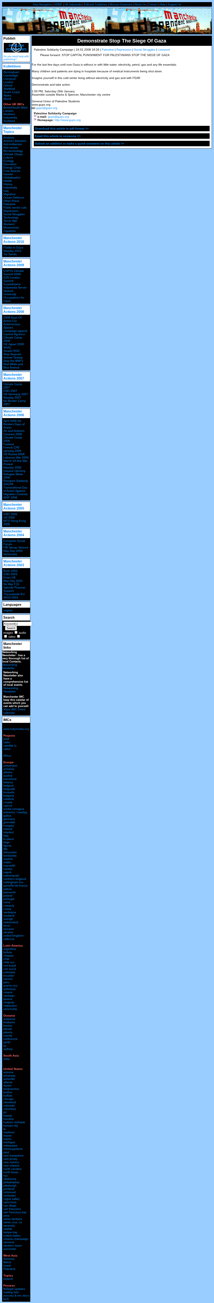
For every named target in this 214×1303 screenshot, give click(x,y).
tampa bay (10, 1232)
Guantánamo (12, 284)
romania (8, 905)
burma (7, 1025)
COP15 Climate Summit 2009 (13, 272)
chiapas (8, 955)
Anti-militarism (12, 144)
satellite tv (10, 745)
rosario (8, 992)
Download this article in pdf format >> (62, 128)
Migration (9, 194)
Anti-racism (10, 147)
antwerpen (10, 765)
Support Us (174, 4)
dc (4, 1112)
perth (6, 1042)
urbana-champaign (15, 1239)
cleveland (9, 1102)
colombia (9, 972)
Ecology (8, 160)
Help (162, 4)
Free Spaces (11, 170)
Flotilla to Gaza (13, 247)
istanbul (8, 832)
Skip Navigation (42, 4)
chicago (8, 1099)
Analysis (8, 137)
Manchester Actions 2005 (13, 506)
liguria (7, 845)
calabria (8, 799)
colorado (9, 1105)
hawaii (7, 1115)
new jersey (10, 1159)
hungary (8, 825)
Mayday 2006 (12, 467)
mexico (8, 979)
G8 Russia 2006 (14, 454)
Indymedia (10, 187)
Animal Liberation (14, 140)
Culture (8, 157)
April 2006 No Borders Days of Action (14, 424)
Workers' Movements (11, 225)
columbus (9, 1109)
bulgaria (8, 795)
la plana (8, 839)
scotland (8, 915)
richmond (9, 1192)
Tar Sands (10, 254)
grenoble (9, 822)
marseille (9, 865)
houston (8, 1119)
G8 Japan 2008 (13, 344)
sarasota (9, 1225)
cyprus (7, 805)
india (6, 1059)
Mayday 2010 (12, 250)
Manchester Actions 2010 (13, 240)
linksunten (10, 852)
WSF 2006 (10, 497)
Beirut (7, 1262)
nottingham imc (13, 882)
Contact (153, 4)
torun (6, 925)
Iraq (6, 190)
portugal (8, 899)
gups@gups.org (46, 108)
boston (7, 1092)
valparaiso (10, 1005)
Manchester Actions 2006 (13, 413)
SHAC (7, 347)
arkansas (9, 1075)
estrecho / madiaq (15, 812)
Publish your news (16, 47)
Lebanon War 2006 (16, 457)
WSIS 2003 (10, 597)
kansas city (10, 1125)
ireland (7, 829)
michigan (9, 1142)
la (4, 1129)
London (8, 82)
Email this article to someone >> (57, 136)
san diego (9, 1205)
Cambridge (10, 75)
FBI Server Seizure (15, 547)
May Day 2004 (13, 550)
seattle (7, 1229)
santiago (9, 995)
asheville (9, 1079)
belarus (8, 782)
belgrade (9, 789)
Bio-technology (13, 150)
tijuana (7, 999)
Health (7, 180)
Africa (7, 755)
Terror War (10, 220)
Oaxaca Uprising (14, 470)
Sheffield (9, 88)
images (8, 632)
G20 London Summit (11, 279)
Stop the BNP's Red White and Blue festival (13, 364)
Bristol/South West (15, 107)
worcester (9, 1249)
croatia (7, 802)
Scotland (9, 120)
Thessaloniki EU (14, 594)
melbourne (10, 1039)
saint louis (10, 1202)
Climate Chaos (13, 154)
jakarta (7, 1032)
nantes (7, 869)
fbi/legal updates (14, 1289)
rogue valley (11, 1199)
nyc (5, 1175)
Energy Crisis (12, 167)
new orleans (11, 1165)
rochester (9, 1195)
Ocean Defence (13, 197)
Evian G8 (9, 577)
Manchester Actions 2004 (13, 533)
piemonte (9, 892)
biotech (8, 1279)
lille (5, 849)
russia (7, 909)
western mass (12, 1245)
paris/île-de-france (15, 885)
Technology (10, 217)
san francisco (12, 1209)
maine (7, 1135)
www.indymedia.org (16, 729)
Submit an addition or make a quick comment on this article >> (79, 143)
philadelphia (11, 1182)
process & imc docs (16, 1295)
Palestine (108, 49)
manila (7, 1035)
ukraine (8, 932)
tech (6, 1299)
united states (11, 1235)
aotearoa (9, 1019)
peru (6, 982)
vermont (8, 1242)
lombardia (10, 855)
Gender (8, 174)
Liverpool (164, 49)
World (7, 98)
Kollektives (12, 66)
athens (7, 772)
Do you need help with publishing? (16, 58)
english (8, 610)
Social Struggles (144, 49)
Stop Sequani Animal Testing (13, 355)
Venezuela (10, 554)
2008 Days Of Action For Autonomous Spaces (12, 322)
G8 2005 (9, 517)
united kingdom (13, 935)
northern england (14, 879)
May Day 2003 (13, 580)
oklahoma (9, 1179)
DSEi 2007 (10, 390)
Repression (123, 49)
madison (9, 1132)
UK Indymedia (73, 4)
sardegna (9, 912)
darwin (7, 1029)
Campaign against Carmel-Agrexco (15, 332)
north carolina (12, 1169)
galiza (7, 815)
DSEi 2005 (10, 514)
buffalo (7, 1095)
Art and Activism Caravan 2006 (13, 432)
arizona (8, 1072)
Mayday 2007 (12, 397)
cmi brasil (9, 965)
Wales (7, 95)
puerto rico (10, 985)
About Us (140, 4)
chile (6, 959)
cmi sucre (9, 969)
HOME (58, 4)
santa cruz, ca (12, 1222)
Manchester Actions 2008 (13, 310)
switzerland (10, 922)
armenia (8, 769)
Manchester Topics (12, 130)
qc (4, 1045)
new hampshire (13, 1155)
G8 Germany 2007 (15, 394)
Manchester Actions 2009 (13, 263)
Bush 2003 (10, 570)
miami (7, 1139)
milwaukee (10, 1145)
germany (9, 819)
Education (10, 164)
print (6, 739)
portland (8, 1189)
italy (6, 835)
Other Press (11, 200)
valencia (8, 939)
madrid (8, 859)
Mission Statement (121, 4)
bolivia (7, 952)
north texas (10, 1172)
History (8, 184)
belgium (8, 785)
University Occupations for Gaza (13, 297)
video (11, 636)
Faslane (8, 444)
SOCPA (8, 484)
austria (7, 775)
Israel (7, 1265)
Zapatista (9, 230)
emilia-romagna (13, 809)
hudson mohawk (14, 1122)
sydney (8, 1049)
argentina (9, 949)
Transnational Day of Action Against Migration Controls (15, 491)
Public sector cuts (15, 207)
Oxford (7, 85)
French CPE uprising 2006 (12, 449)
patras (7, 889)
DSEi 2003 (10, 574)
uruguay (8, 1002)
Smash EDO (11, 350)
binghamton (11, 1089)
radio (6, 742)
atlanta (7, 1082)
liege (6, 842)
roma (6, 902)
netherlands (11, 875)
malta (7, 862)
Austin (7, 1085)
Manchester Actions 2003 (13, 563)
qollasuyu (9, 989)
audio (22, 632)
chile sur (8, 962)
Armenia (8, 1259)
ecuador (8, 975)
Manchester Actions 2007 (13, 376)
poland (7, 895)
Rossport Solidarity (15, 480)
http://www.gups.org (68, 120)
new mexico (11, 1162)
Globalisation (11, 177)
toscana (8, 929)
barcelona (10, 779)
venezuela (10, 1009)
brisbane (9, 1022)
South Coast (11, 92)
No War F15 (11, 584)
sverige (8, 919)
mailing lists (11, 1292)
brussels (8, 792)
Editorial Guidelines (95, 4)
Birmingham (11, 72)
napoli (7, 872)
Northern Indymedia (10, 115)
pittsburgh (10, 1185)
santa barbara (12, 1219)
